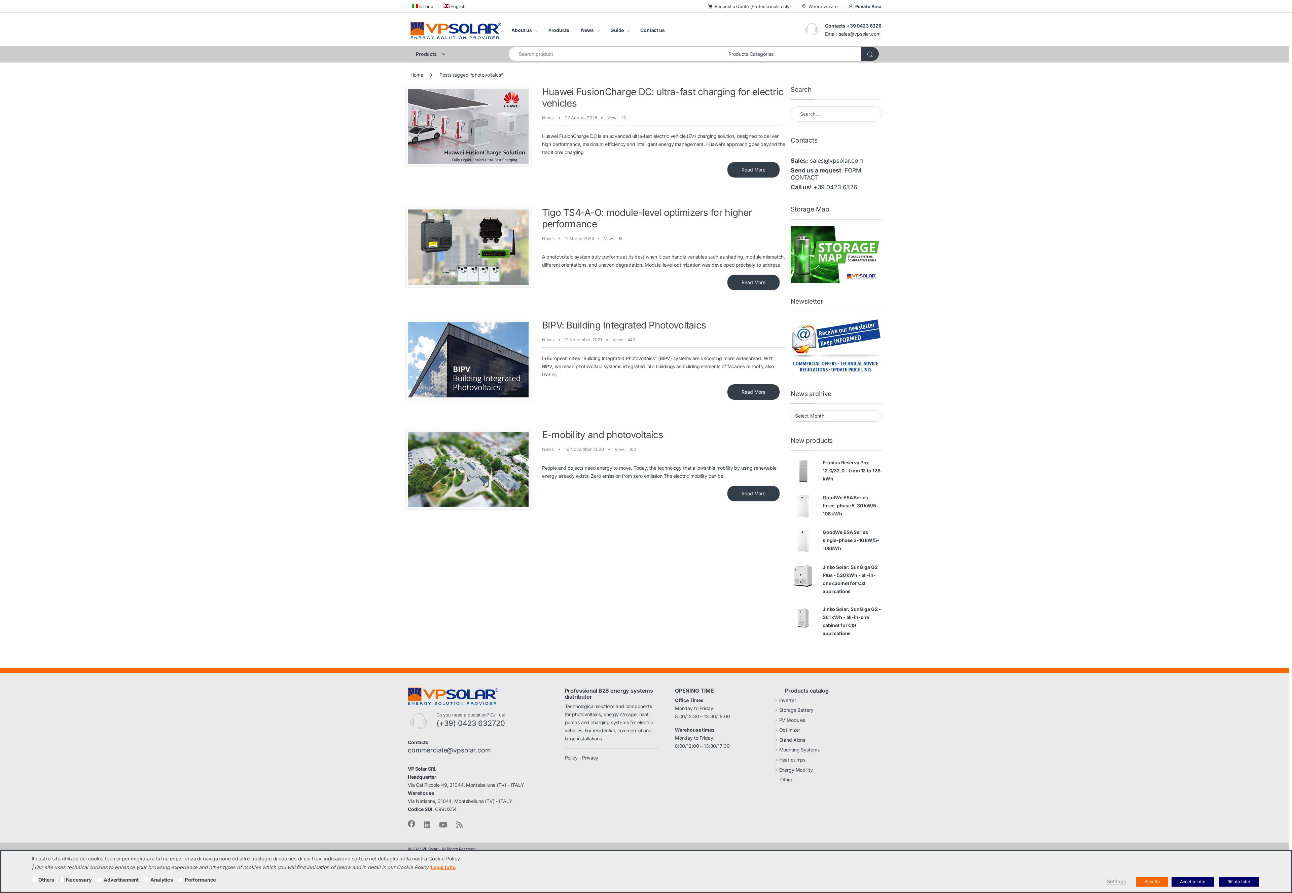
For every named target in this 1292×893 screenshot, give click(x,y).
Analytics (161, 880)
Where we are (823, 6)
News (587, 30)
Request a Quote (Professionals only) (753, 6)
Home (416, 75)
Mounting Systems (799, 749)
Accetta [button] (1152, 881)
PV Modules (792, 720)
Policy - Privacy (582, 758)
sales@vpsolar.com (860, 34)
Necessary (79, 880)
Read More (753, 169)
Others (46, 880)
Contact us (652, 30)
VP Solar (430, 849)
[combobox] (617, 54)
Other (786, 779)
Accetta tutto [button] (1193, 881)
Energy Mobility (796, 770)
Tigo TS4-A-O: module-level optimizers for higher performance (647, 218)
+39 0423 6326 (835, 187)
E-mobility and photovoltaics (602, 434)
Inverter (787, 700)
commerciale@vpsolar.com (449, 750)
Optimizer (789, 730)
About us (521, 30)
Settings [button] (1116, 882)
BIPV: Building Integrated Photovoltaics (624, 325)
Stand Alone (792, 740)
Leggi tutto (443, 867)
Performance (200, 880)
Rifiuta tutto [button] (1238, 881)
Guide (617, 30)
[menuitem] (421, 6)
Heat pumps (792, 760)
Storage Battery (796, 710)
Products (558, 30)
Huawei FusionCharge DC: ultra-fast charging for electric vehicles (663, 97)
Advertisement (121, 880)
